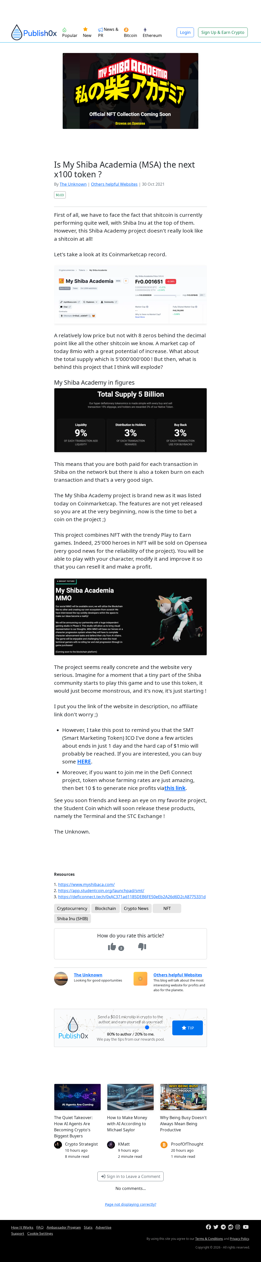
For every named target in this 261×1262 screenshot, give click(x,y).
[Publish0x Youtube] (246, 1227)
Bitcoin (130, 35)
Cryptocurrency (72, 908)
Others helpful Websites (114, 184)
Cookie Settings (40, 1233)
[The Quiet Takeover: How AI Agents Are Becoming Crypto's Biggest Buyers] (77, 1097)
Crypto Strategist (81, 1144)
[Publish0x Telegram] (224, 1227)
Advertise (103, 1227)
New (87, 35)
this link (175, 787)
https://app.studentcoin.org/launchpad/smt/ (101, 890)
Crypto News (136, 908)
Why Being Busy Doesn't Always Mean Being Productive (183, 1124)
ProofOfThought (187, 1144)
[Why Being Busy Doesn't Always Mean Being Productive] (183, 1097)
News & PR (108, 32)
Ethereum (152, 35)
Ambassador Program (64, 1227)
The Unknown (73, 184)
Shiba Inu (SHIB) (72, 918)
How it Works (22, 1227)
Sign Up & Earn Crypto (222, 32)
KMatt (124, 1144)
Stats (88, 1227)
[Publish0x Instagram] (238, 1227)
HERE (84, 761)
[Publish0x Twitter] (216, 1227)
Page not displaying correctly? (130, 1204)
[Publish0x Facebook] (209, 1227)
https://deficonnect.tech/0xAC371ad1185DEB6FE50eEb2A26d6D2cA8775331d (132, 896)
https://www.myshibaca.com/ (86, 884)
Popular (69, 35)
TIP (190, 1027)
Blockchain (105, 908)
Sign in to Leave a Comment (133, 1176)
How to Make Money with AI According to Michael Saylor (127, 1124)
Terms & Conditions (209, 1239)
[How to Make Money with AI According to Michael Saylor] (130, 1097)
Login (185, 32)
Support (17, 1233)
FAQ (40, 1227)
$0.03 (60, 195)
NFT (167, 908)
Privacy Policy (239, 1239)
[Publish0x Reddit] (231, 1227)
